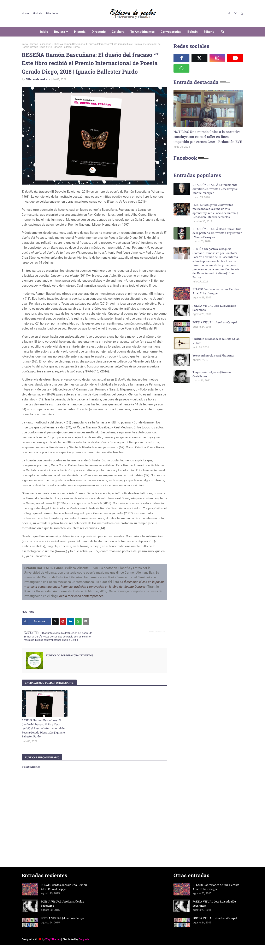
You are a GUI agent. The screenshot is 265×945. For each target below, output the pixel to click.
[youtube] (235, 58)
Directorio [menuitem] (99, 32)
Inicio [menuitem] (44, 32)
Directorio (52, 13)
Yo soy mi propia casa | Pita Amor (213, 355)
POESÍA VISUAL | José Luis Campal (215, 322)
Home (25, 13)
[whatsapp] (181, 68)
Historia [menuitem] (80, 32)
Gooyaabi (84, 939)
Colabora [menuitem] (118, 32)
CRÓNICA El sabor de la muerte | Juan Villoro (216, 341)
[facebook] (229, 13)
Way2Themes (53, 939)
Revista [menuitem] (59, 32)
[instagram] (241, 13)
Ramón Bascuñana (40, 44)
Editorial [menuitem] (209, 32)
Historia (37, 13)
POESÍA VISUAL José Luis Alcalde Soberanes (214, 308)
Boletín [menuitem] (192, 32)
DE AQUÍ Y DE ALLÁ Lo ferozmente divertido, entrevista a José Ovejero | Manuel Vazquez (215, 189)
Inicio (25, 44)
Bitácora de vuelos (37, 79)
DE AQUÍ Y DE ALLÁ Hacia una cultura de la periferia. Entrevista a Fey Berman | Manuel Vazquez (217, 233)
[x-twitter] (235, 13)
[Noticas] (208, 108)
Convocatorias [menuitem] (171, 32)
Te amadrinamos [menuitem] (142, 32)
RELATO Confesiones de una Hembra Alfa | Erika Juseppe (216, 291)
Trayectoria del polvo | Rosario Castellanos (212, 374)
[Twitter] (55, 621)
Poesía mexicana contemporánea (80, 596)
